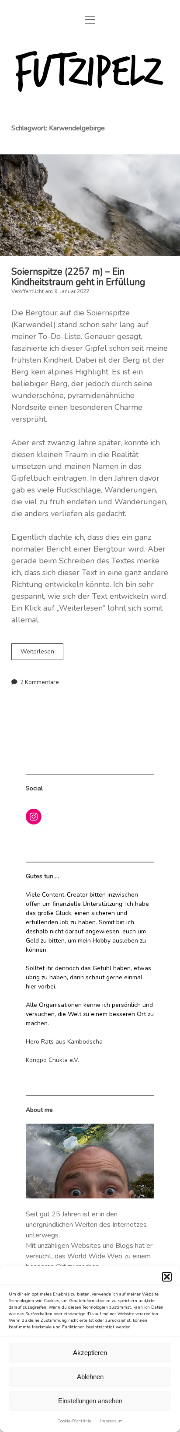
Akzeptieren (90, 1352)
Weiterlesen (42, 653)
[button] (167, 1276)
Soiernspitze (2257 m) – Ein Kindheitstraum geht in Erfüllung (90, 205)
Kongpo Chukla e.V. (52, 1060)
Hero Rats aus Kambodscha (64, 1041)
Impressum (111, 1421)
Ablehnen (90, 1376)
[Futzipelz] (90, 93)
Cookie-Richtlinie (74, 1421)
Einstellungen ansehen (90, 1400)
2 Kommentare (39, 682)
